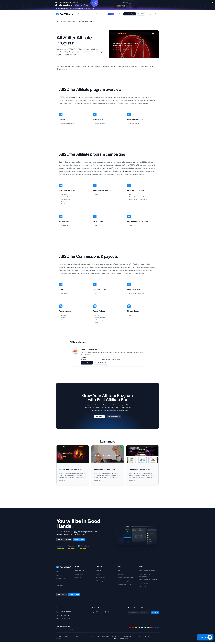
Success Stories (100, 577)
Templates (120, 574)
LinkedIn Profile (99, 363)
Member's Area (79, 574)
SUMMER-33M (64, 8)
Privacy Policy (116, 636)
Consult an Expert (129, 14)
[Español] (136, 627)
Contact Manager (87, 363)
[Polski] (151, 627)
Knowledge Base (79, 570)
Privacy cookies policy (129, 636)
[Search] (120, 13)
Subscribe (155, 612)
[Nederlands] (148, 627)
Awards (98, 574)
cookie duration (125, 171)
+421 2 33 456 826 (65, 612)
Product (80, 14)
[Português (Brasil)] (155, 627)
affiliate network (78, 97)
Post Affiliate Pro (78, 534)
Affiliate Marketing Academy (125, 577)
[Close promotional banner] (212, 2)
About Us (98, 570)
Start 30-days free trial (64, 539)
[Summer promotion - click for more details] (107, 5)
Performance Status (80, 581)
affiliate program (83, 49)
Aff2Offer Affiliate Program (86, 21)
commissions (71, 267)
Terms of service (94, 636)
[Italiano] (145, 627)
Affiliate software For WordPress (148, 579)
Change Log (78, 577)
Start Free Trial (99, 416)
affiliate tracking (117, 405)
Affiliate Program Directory (68, 21)
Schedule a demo (113, 416)
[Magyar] (142, 627)
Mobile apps (59, 582)
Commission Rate (99, 289)
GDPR (139, 636)
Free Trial (141, 14)
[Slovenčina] (158, 627)
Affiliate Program (100, 581)
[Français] (139, 627)
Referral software (143, 583)
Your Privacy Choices (122, 638)
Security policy (106, 636)
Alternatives (59, 585)
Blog (119, 570)
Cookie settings (148, 636)
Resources (90, 14)
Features (58, 575)
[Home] (57, 21)
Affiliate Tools (142, 586)
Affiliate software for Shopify (147, 570)
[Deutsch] (130, 627)
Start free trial (62, 594)
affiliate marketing (110, 410)
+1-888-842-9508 (64, 615)
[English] (133, 627)
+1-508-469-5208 (64, 618)
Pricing (58, 571)
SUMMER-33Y (79, 8)
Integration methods (62, 578)
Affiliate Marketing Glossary (125, 581)
